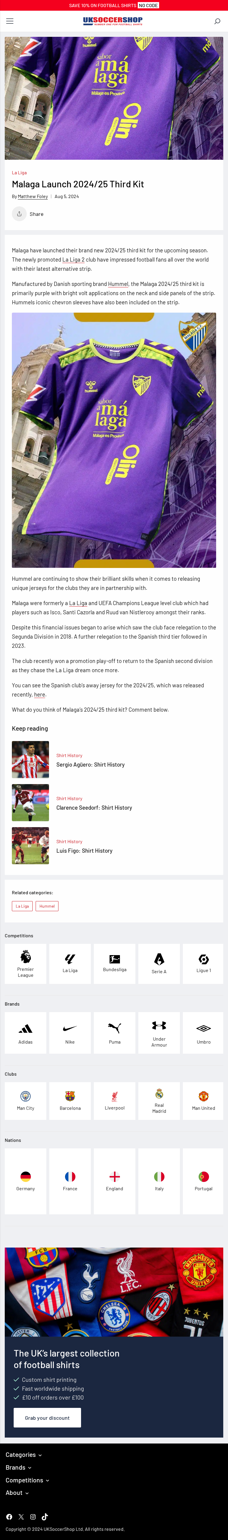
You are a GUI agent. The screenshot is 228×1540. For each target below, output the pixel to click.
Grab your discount (47, 1417)
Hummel (118, 283)
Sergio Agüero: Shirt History (90, 764)
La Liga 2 (73, 259)
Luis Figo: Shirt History (84, 850)
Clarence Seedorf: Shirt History (94, 807)
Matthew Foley (33, 196)
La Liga (19, 172)
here (39, 694)
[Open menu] (9, 21)
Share (37, 213)
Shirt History (69, 755)
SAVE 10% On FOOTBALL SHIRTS (113, 5)
